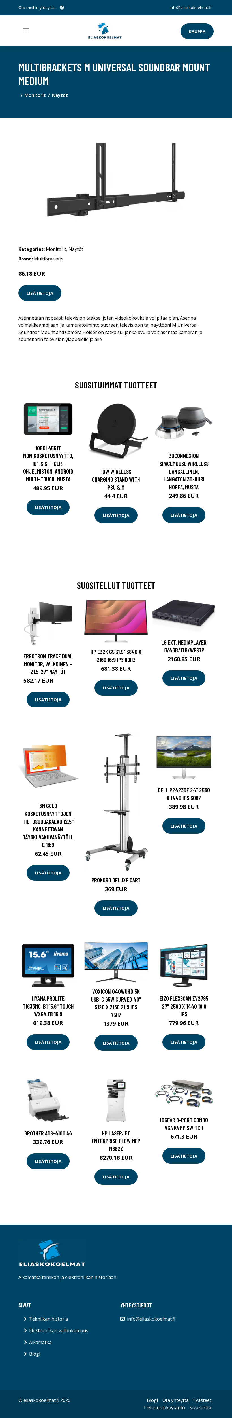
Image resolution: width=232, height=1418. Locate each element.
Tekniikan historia (48, 1319)
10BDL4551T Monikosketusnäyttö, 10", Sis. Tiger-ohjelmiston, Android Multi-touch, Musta (48, 463)
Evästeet (202, 1400)
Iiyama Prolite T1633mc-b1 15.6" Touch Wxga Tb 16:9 (48, 1006)
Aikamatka (40, 1342)
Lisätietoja (40, 293)
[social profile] (62, 7)
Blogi (34, 1354)
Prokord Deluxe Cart (116, 879)
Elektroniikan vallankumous (58, 1330)
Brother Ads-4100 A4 (48, 1133)
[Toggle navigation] (26, 30)
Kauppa (197, 31)
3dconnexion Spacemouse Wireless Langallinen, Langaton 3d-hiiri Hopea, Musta (184, 471)
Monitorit (35, 95)
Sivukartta (200, 1407)
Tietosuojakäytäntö (164, 1407)
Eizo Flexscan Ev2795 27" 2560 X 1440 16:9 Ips (184, 1006)
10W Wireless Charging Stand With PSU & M (116, 479)
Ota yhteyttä (175, 1400)
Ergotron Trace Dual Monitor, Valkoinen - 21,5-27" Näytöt (48, 663)
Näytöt (60, 95)
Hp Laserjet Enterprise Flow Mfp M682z (116, 1141)
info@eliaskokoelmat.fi (190, 7)
